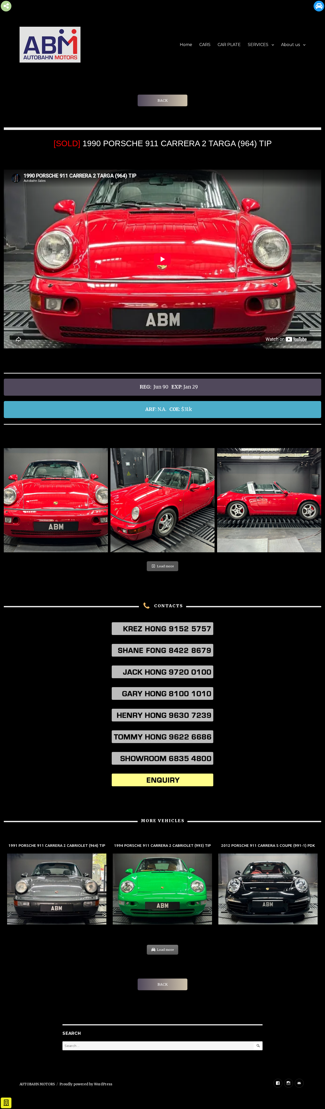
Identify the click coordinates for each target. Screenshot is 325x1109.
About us (290, 44)
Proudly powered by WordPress (85, 1084)
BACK (162, 100)
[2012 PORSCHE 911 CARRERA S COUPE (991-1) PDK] (268, 884)
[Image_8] (56, 500)
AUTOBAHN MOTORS (37, 1084)
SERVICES (258, 44)
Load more (165, 566)
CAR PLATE (229, 44)
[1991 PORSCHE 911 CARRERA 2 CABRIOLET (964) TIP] (57, 884)
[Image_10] (162, 500)
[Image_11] (269, 500)
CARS (204, 44)
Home (186, 44)
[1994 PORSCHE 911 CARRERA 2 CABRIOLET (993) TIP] (162, 884)
